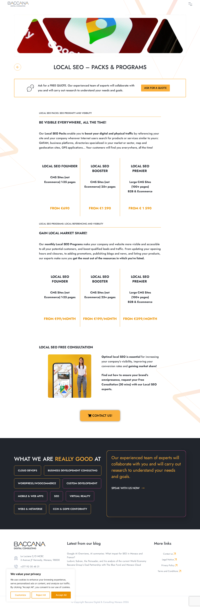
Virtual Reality (80, 496)
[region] (40, 585)
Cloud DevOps (27, 470)
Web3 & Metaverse (30, 509)
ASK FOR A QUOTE (155, 87)
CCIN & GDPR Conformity (70, 509)
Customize (20, 595)
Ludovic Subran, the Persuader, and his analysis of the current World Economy (106, 561)
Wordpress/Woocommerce (37, 483)
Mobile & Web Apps (30, 496)
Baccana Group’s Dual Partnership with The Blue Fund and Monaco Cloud (104, 565)
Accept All (61, 595)
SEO (56, 496)
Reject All (41, 595)
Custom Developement (82, 483)
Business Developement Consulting (73, 470)
